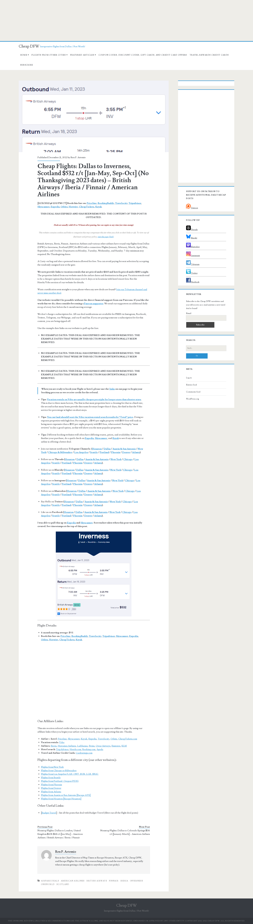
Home (23, 55)
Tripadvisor (135, 203)
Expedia (55, 206)
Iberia (54, 745)
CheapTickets (86, 206)
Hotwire (73, 206)
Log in (189, 378)
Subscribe (26, 65)
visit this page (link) (106, 236)
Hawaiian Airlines (67, 745)
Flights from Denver (51, 788)
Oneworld (48, 884)
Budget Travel (49, 812)
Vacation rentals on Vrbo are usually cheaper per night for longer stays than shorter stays (94, 399)
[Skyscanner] (93, 574)
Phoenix (115, 452)
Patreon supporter (93, 303)
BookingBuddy (106, 203)
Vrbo (61, 742)
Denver (126, 452)
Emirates (116, 745)
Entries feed (191, 385)
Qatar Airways (103, 745)
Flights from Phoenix (51, 784)
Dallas (107, 448)
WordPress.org (192, 399)
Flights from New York (52, 767)
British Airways (97, 881)
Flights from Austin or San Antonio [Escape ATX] (66, 795)
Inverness (136, 881)
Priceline (92, 203)
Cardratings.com (84, 752)
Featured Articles (82, 55)
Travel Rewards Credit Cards (209, 55)
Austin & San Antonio (124, 448)
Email (188, 313)
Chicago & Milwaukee (60, 452)
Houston (97, 448)
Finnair (113, 881)
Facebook (195, 282)
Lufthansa (82, 745)
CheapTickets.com (127, 738)
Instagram (195, 255)
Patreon (194, 208)
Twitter (194, 273)
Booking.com (88, 749)
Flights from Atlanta (51, 791)
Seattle (94, 452)
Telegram (195, 264)
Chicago (128, 459)
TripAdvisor (62, 749)
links (112, 388)
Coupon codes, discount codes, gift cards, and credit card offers (143, 55)
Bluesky (194, 238)
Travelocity (121, 203)
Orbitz (64, 206)
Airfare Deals (50, 881)
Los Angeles (81, 452)
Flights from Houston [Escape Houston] (61, 798)
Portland (104, 452)
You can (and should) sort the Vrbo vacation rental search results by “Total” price (90, 417)
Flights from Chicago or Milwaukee (59, 770)
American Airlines (73, 881)
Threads (194, 229)
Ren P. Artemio (78, 157)
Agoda (99, 749)
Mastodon (195, 247)
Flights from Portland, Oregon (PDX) (59, 781)
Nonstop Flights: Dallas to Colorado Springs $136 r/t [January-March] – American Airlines (125, 832)
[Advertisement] (126, 20)
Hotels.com (75, 749)
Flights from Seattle (51, 777)
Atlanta (136, 452)
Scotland (63, 884)
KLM (124, 745)
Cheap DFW (29, 46)
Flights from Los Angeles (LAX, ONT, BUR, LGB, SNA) (70, 774)
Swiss (92, 745)
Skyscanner (43, 206)
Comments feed (193, 392)
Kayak (98, 206)
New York (116, 459)
